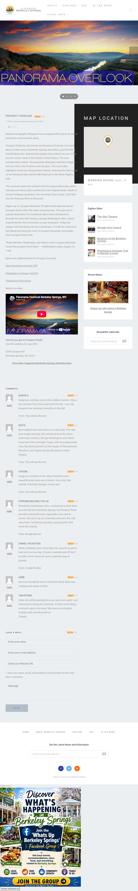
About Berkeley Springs (50, 732)
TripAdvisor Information (18, 280)
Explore (69, 5)
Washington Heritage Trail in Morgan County (112, 252)
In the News (102, 5)
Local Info (56, 14)
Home (26, 732)
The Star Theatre (107, 216)
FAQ (84, 5)
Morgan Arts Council (109, 227)
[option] (69, 42)
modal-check (5, 786)
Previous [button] (4, 52)
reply (9, 405)
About (52, 5)
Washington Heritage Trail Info (22, 273)
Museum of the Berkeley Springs (111, 239)
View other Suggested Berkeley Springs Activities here (41, 363)
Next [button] (133, 52)
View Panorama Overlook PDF (22, 265)
